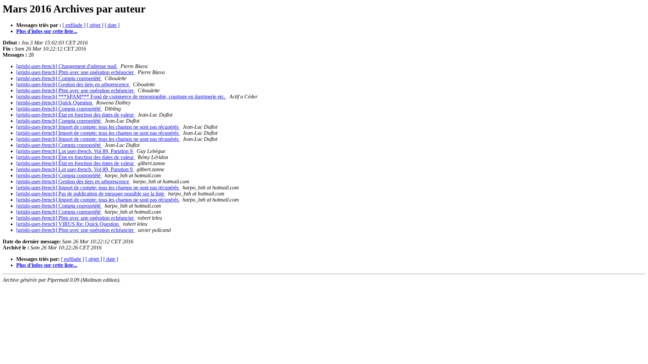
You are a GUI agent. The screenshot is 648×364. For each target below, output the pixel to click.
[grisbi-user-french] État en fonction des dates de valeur (75, 115)
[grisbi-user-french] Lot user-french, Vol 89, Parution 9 (75, 151)
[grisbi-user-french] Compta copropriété (59, 78)
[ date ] (112, 25)
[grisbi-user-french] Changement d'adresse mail (67, 66)
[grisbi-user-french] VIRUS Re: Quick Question (68, 224)
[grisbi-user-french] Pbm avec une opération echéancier (75, 72)
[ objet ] (95, 25)
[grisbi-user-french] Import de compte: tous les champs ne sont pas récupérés (98, 127)
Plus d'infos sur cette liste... (46, 31)
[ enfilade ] (73, 25)
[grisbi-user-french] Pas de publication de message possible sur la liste (90, 193)
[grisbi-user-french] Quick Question (54, 102)
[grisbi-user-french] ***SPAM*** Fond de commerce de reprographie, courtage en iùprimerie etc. (121, 96)
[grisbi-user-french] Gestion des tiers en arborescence (73, 84)
